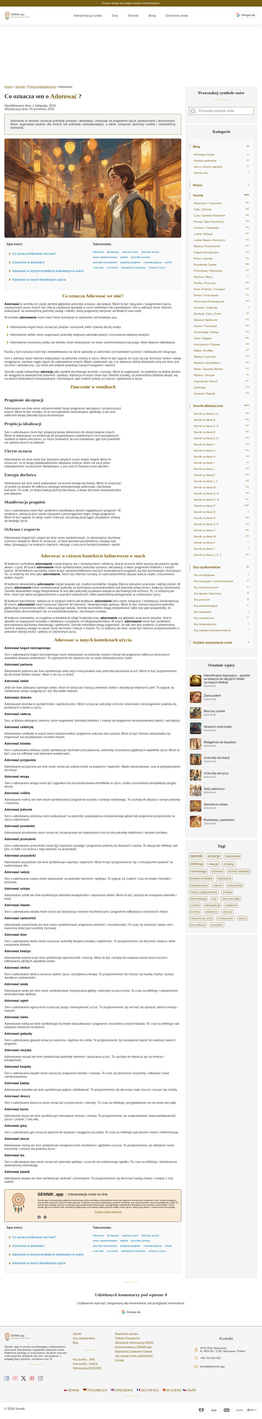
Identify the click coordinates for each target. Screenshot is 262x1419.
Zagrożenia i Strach (221, 381)
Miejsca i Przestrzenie (221, 246)
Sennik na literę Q (221, 511)
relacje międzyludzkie (203, 892)
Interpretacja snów (88, 15)
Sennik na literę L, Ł (221, 481)
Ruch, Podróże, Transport (221, 289)
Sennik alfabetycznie (221, 406)
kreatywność (225, 918)
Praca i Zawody (221, 258)
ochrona (217, 871)
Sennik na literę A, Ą (221, 413)
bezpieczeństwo (201, 878)
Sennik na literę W (221, 536)
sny (214, 898)
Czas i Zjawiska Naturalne (221, 215)
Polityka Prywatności (127, 1338)
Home (8, 86)
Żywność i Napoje (221, 393)
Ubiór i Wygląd (221, 338)
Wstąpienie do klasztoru (220, 742)
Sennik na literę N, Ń (221, 493)
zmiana (227, 892)
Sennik (133, 15)
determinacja (198, 898)
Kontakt (119, 1360)
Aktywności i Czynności (221, 203)
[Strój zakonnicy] (195, 795)
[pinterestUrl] (45, 1217)
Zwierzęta (221, 387)
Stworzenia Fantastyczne (221, 301)
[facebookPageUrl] (39, 1217)
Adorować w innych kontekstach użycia (39, 279)
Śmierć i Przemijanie (221, 295)
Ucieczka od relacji (217, 757)
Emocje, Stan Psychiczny (221, 221)
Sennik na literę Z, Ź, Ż (221, 554)
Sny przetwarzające (221, 605)
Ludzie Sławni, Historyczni (221, 240)
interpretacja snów (201, 918)
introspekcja (212, 905)
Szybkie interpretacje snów (221, 642)
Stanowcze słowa (216, 804)
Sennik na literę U (221, 530)
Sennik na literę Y (221, 548)
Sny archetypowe (221, 575)
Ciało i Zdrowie (221, 209)
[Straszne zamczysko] (195, 733)
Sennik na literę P (221, 505)
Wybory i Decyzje (221, 375)
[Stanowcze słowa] (195, 810)
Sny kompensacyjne (221, 587)
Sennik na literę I (221, 462)
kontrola (195, 911)
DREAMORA (123, 1390)
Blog (152, 15)
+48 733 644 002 (210, 1358)
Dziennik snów (177, 15)
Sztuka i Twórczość (221, 326)
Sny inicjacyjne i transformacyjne (221, 581)
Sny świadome (221, 611)
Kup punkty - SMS (84, 1359)
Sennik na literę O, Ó (221, 499)
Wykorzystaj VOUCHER (87, 1368)
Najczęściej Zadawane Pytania (133, 1351)
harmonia (232, 856)
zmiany (228, 864)
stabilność (211, 911)
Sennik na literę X (221, 542)
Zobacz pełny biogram (108, 1211)
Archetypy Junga (221, 154)
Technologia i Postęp (221, 332)
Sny (115, 15)
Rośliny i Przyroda (221, 283)
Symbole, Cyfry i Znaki (221, 313)
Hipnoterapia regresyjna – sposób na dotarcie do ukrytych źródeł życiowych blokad (227, 679)
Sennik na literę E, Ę (221, 438)
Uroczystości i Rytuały (221, 344)
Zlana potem (212, 695)
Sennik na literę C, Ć (221, 425)
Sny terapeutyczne (221, 624)
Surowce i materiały (221, 307)
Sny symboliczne (221, 618)
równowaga (198, 871)
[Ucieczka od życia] (195, 779)
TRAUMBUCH (96, 1390)
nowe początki (231, 898)
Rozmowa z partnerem (219, 820)
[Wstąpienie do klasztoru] (195, 748)
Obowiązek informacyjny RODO (134, 1342)
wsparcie (231, 905)
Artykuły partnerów (221, 160)
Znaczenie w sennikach (28, 262)
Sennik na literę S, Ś (221, 524)
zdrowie (227, 911)
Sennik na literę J (221, 468)
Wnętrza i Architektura (221, 362)
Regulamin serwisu (126, 1333)
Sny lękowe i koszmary (221, 593)
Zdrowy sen (221, 172)
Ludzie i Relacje (221, 233)
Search (193, 111)
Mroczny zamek (214, 711)
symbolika (217, 924)
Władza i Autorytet (221, 356)
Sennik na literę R (221, 518)
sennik (196, 856)
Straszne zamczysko (218, 726)
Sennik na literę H (221, 456)
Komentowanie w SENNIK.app (133, 1346)
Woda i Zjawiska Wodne (221, 368)
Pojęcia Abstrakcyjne (42, 86)
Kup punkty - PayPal (85, 1363)
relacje (213, 864)
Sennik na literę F (221, 444)
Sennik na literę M (221, 487)
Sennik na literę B (221, 419)
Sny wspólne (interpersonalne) (221, 630)
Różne (221, 185)
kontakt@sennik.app (212, 1366)
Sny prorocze (221, 599)
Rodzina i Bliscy (221, 276)
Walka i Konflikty (221, 350)
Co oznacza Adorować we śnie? (34, 253)
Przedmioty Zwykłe (221, 264)
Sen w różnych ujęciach (221, 166)
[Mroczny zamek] (195, 717)
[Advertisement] (131, 54)
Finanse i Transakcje (221, 227)
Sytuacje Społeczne (221, 319)
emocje (214, 856)
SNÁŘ (191, 1390)
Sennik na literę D (221, 432)
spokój (242, 918)
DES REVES (149, 1390)
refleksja (196, 864)
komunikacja (197, 924)
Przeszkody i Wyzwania (221, 270)
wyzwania (224, 878)
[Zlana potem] (195, 702)
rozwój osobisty (238, 871)
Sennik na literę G (221, 450)
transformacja (199, 885)
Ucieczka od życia (216, 773)
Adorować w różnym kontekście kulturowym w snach (48, 271)
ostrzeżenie (234, 885)
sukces (217, 885)
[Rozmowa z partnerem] (195, 826)
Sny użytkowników (221, 567)
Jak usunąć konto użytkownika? (134, 1355)
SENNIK (73, 1390)
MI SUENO (174, 1390)
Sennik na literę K (221, 475)
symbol (194, 905)
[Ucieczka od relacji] (195, 764)
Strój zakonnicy (214, 788)
